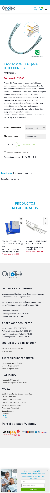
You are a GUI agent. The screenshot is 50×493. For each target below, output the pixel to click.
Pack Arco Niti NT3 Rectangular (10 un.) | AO (12, 243)
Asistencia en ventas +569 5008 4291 (17, 331)
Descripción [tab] (6, 173)
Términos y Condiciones (11, 405)
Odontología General (10, 366)
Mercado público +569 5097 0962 (15, 337)
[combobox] (32, 485)
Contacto (6, 414)
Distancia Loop (10, 136)
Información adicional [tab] (23, 173)
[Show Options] (43, 485)
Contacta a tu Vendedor (11, 399)
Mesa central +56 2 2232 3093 (14, 328)
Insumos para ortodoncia (12, 363)
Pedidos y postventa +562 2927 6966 (17, 334)
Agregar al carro (29, 144)
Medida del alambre (12, 128)
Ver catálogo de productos (12, 348)
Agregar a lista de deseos (17, 152)
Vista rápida (21, 223)
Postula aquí (7, 351)
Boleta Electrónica (9, 397)
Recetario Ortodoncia (10, 380)
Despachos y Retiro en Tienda (14, 402)
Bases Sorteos (8, 411)
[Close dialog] (48, 470)
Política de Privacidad (10, 408)
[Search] (35, 9)
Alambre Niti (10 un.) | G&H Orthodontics (36, 242)
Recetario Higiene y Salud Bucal (14, 383)
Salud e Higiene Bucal (10, 368)
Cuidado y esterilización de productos (17, 394)
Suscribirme (33, 489)
